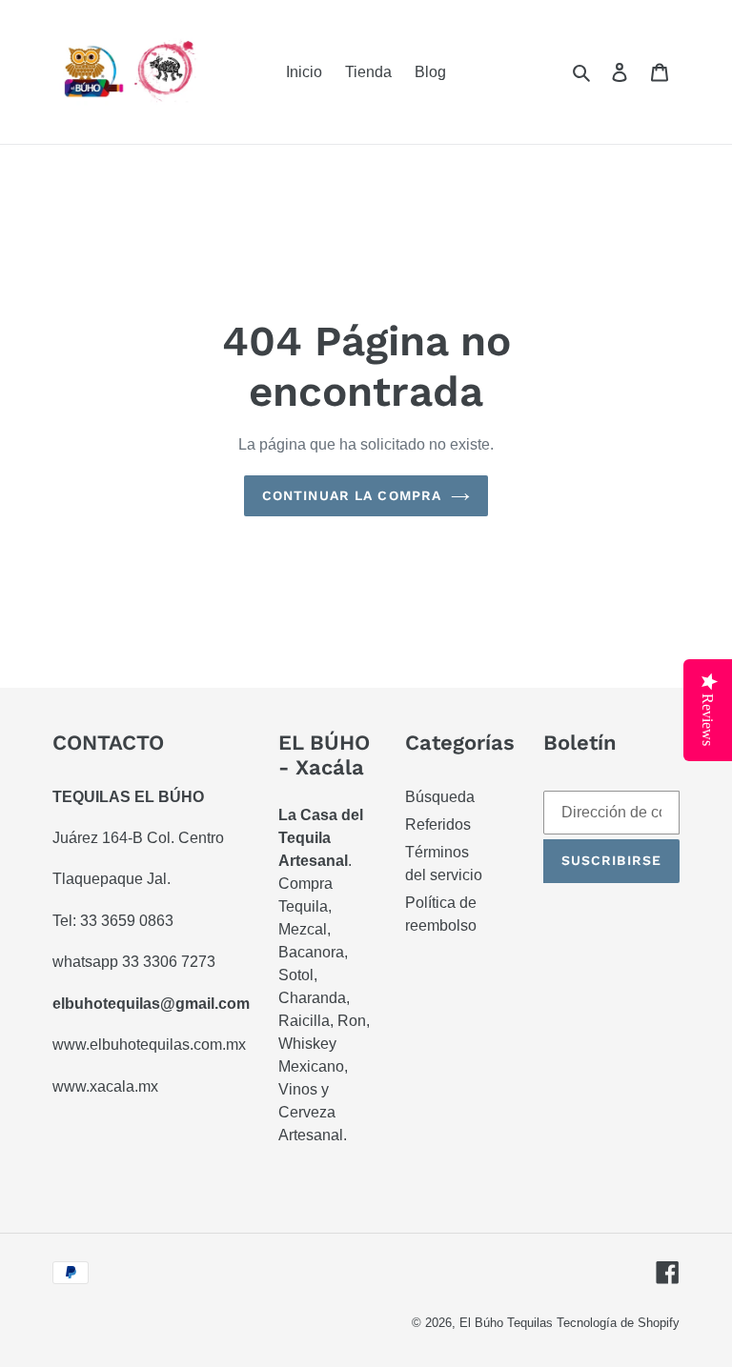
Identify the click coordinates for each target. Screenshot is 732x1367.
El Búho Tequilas (508, 1323)
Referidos (438, 824)
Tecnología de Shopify (618, 1323)
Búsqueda (440, 797)
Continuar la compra (351, 495)
